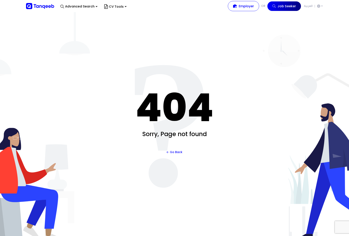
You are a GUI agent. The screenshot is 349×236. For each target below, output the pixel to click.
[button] (79, 6)
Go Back (176, 152)
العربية (308, 6)
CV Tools (116, 6)
